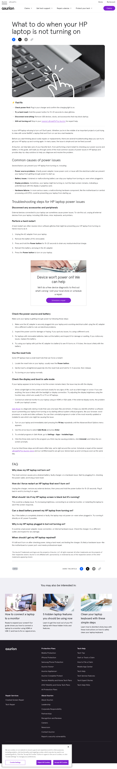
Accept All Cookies (61, 762)
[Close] (68, 746)
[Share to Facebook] (13, 39)
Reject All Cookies (44, 762)
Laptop (15, 568)
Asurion (4, 2)
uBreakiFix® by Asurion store (23, 451)
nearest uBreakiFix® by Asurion (53, 121)
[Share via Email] (26, 39)
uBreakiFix (12, 2)
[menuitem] (29, 8)
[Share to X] (20, 39)
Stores (100, 2)
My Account (111, 2)
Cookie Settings (15, 762)
